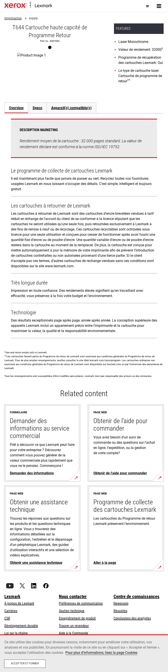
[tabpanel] (84, 229)
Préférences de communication (81, 603)
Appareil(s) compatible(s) (71, 108)
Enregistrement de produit (77, 618)
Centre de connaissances (136, 596)
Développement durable (21, 626)
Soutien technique (71, 611)
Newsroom (121, 603)
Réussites (120, 611)
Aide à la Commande (73, 633)
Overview (16, 108)
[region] (84, 653)
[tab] (16, 107)
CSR (7, 618)
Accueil (56, 6)
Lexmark (12, 596)
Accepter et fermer (25, 663)
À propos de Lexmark (19, 603)
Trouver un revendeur (74, 626)
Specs (37, 108)
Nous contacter (73, 596)
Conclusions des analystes (132, 618)
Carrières (10, 611)
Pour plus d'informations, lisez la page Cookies (101, 653)
